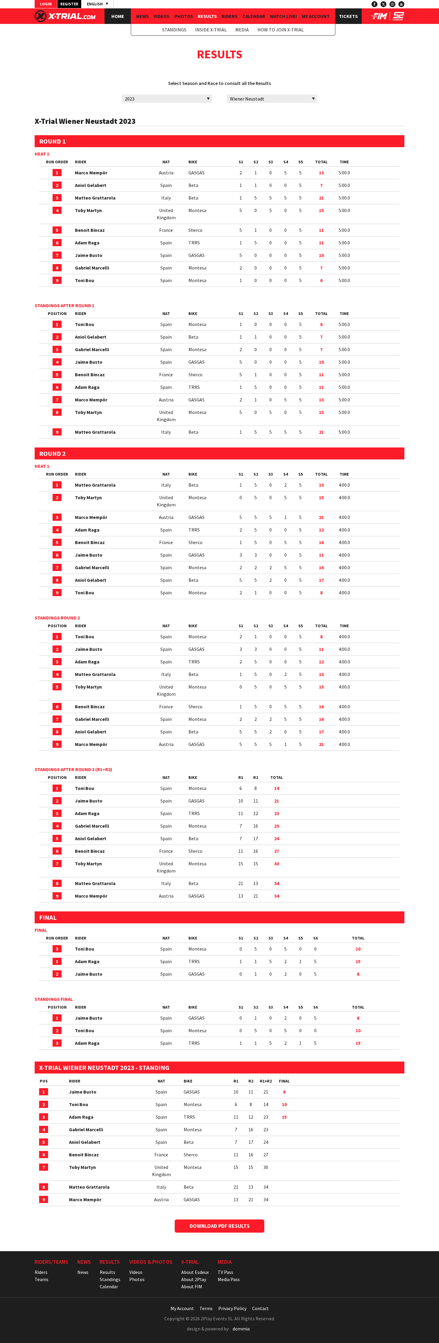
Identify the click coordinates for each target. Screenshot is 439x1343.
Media (242, 30)
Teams (41, 1279)
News (142, 16)
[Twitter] (383, 4)
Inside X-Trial (211, 30)
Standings (174, 30)
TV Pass (225, 1272)
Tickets (348, 16)
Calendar (253, 16)
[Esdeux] (398, 19)
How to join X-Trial (280, 30)
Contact (260, 1308)
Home (117, 16)
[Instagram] (392, 4)
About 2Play (193, 1279)
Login (46, 4)
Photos (183, 16)
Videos (161, 16)
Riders (229, 16)
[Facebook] (374, 4)
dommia (241, 1329)
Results (207, 16)
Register (69, 4)
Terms (206, 1308)
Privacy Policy (232, 1308)
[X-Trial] (65, 20)
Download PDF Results (220, 1225)
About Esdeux (195, 1272)
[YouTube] (401, 4)
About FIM (191, 1286)
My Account (316, 16)
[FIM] (379, 19)
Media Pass (229, 1279)
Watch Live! (283, 16)
